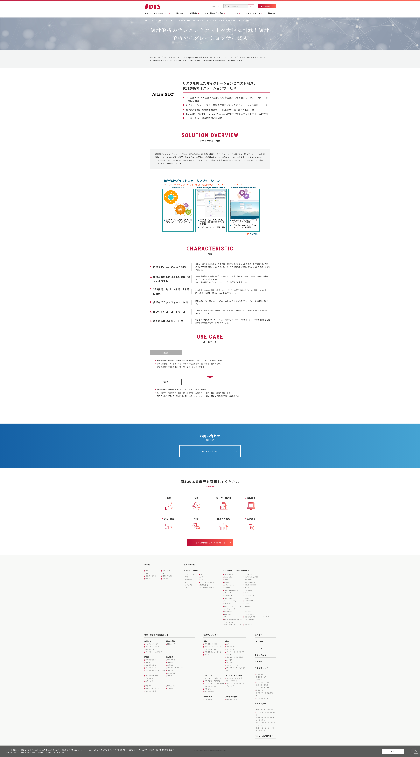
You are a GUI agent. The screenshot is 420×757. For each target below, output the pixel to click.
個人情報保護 (209, 691)
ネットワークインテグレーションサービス (233, 607)
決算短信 (148, 662)
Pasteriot (248, 574)
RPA (201, 579)
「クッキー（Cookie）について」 (39, 752)
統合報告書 (149, 678)
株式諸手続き (172, 673)
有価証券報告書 (150, 665)
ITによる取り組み (211, 649)
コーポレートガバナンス (153, 652)
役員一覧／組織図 (262, 685)
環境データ (208, 655)
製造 (164, 573)
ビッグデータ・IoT (191, 574)
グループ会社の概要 (263, 687)
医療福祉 (166, 579)
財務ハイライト (172, 644)
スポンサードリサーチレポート (155, 671)
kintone (227, 588)
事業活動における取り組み (214, 652)
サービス (148, 564)
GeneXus (248, 598)
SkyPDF (247, 604)
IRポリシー (149, 686)
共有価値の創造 (231, 696)
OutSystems (249, 619)
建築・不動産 (167, 576)
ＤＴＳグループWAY (152, 647)
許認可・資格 (260, 703)
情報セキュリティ (211, 686)
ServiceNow (228, 574)
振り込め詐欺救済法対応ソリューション (233, 620)
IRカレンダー (150, 681)
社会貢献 (229, 662)
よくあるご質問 (150, 691)
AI (185, 582)
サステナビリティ (210, 635)
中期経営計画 (150, 649)
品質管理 (208, 689)
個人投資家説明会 (151, 676)
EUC (186, 588)
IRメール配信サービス (153, 688)
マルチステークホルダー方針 (235, 669)
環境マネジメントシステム (214, 647)
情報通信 (148, 579)
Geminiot (227, 614)
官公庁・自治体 (150, 576)
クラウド (203, 577)
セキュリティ (189, 585)
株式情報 (169, 657)
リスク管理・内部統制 (212, 681)
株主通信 (170, 665)
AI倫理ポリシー (231, 647)
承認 (392, 751)
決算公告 (170, 676)
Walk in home (229, 585)
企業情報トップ (261, 668)
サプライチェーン (232, 665)
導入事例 (180, 13)
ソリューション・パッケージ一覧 (178, 20)
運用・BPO (189, 579)
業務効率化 (204, 585)
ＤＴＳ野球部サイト (263, 698)
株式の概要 (171, 660)
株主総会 (170, 662)
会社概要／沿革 (261, 677)
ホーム (146, 20)
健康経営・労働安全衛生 (234, 657)
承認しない (416, 751)
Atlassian (227, 617)
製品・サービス (157, 20)
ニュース (258, 648)
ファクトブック (150, 668)
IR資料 (147, 657)
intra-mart (228, 596)
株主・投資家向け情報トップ (156, 635)
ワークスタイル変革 (207, 582)
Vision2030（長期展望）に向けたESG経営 (235, 679)
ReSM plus (249, 579)
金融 (147, 571)
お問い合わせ (260, 655)
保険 (147, 573)
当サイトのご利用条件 (264, 736)
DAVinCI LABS (229, 598)
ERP (201, 574)
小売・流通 (166, 571)
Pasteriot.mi (249, 614)
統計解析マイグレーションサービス (257, 617)
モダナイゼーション (207, 588)
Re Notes (248, 590)
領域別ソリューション (192, 570)
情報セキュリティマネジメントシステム (265, 718)
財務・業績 (170, 641)
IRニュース (171, 686)
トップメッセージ (151, 644)
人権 (227, 644)
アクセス (259, 680)
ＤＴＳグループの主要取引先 (265, 694)
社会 (227, 641)
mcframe (248, 611)
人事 (186, 577)
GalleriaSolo (228, 577)
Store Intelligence (231, 590)
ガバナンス (207, 675)
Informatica (249, 625)
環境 (205, 641)
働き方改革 (230, 649)
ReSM (226, 579)
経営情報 (147, 641)
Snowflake (228, 611)
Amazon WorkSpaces (232, 601)
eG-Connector (250, 582)
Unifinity (227, 604)
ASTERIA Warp (250, 601)
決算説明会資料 (150, 660)
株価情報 (170, 688)
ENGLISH (215, 6)
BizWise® (248, 606)
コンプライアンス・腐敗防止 (214, 683)
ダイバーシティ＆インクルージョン (235, 653)
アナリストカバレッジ (175, 668)
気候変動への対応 (211, 644)
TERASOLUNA (250, 596)
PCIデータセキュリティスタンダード (265, 724)
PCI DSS (248, 588)
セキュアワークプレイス (232, 625)
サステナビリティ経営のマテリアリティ (235, 684)
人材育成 (229, 660)
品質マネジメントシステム (265, 710)
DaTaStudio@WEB (251, 577)
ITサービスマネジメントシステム (266, 713)
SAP (246, 593)
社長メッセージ (261, 674)
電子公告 (170, 670)
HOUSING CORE (250, 585)
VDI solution (228, 593)
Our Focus (259, 641)
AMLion (227, 582)
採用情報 (272, 13)
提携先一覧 (260, 690)
